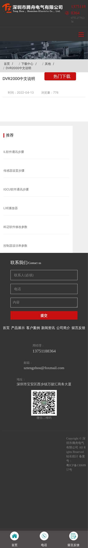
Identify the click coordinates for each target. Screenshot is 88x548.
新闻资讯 (48, 328)
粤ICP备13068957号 (76, 467)
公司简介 (63, 328)
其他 (48, 63)
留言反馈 (78, 328)
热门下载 (61, 76)
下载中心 (27, 63)
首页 (7, 63)
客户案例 (33, 328)
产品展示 (18, 328)
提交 (44, 315)
